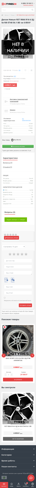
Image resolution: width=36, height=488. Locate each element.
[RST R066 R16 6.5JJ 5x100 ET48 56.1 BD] (18, 408)
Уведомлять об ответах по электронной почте (17, 300)
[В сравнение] (32, 338)
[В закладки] (32, 334)
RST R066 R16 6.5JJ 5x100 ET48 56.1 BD (17, 426)
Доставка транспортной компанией (19, 100)
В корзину (18, 380)
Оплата (12, 110)
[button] (27, 3)
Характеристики (10, 158)
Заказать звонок (28, 5)
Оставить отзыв (25, 305)
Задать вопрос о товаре (15, 219)
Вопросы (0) (7, 163)
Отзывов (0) (7, 167)
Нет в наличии (18, 439)
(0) (19, 70)
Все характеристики (26, 119)
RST (15, 76)
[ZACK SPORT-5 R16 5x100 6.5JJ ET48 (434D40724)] (18, 340)
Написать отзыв (12, 238)
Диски (7, 15)
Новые (13, 15)
